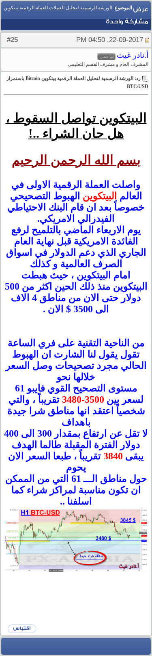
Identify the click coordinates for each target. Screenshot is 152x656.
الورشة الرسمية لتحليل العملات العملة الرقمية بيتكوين (58, 8)
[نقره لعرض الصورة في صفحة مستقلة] (76, 539)
